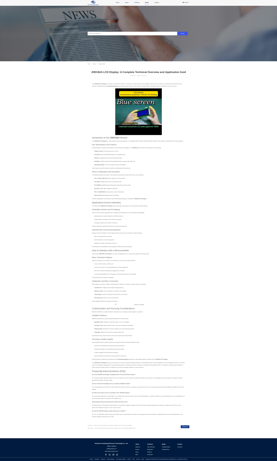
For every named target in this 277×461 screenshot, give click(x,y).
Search (182, 33)
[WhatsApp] (117, 455)
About (137, 444)
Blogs (94, 64)
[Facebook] (106, 455)
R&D (136, 454)
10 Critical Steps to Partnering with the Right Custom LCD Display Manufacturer (115, 428)
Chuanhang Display (112, 86)
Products (150, 444)
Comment (179, 447)
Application (150, 449)
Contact (179, 444)
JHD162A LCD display (100, 83)
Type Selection (151, 447)
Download (149, 454)
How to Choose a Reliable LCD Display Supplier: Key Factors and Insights (113, 425)
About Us (137, 447)
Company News (166, 447)
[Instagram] (113, 455)
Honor (137, 452)
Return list (185, 426)
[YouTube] (110, 455)
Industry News (101, 64)
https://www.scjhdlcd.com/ (111, 451)
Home (89, 64)
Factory (137, 449)
